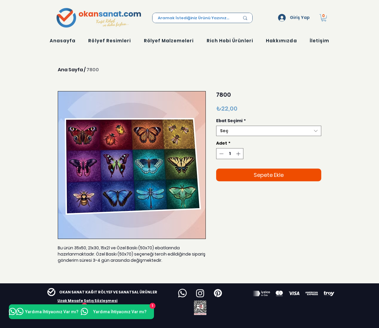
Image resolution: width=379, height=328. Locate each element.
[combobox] (268, 131)
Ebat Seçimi (231, 120)
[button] (323, 17)
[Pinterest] (218, 293)
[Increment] (239, 153)
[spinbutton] (229, 153)
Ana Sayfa (70, 69)
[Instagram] (200, 293)
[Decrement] (220, 153)
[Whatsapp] (182, 293)
